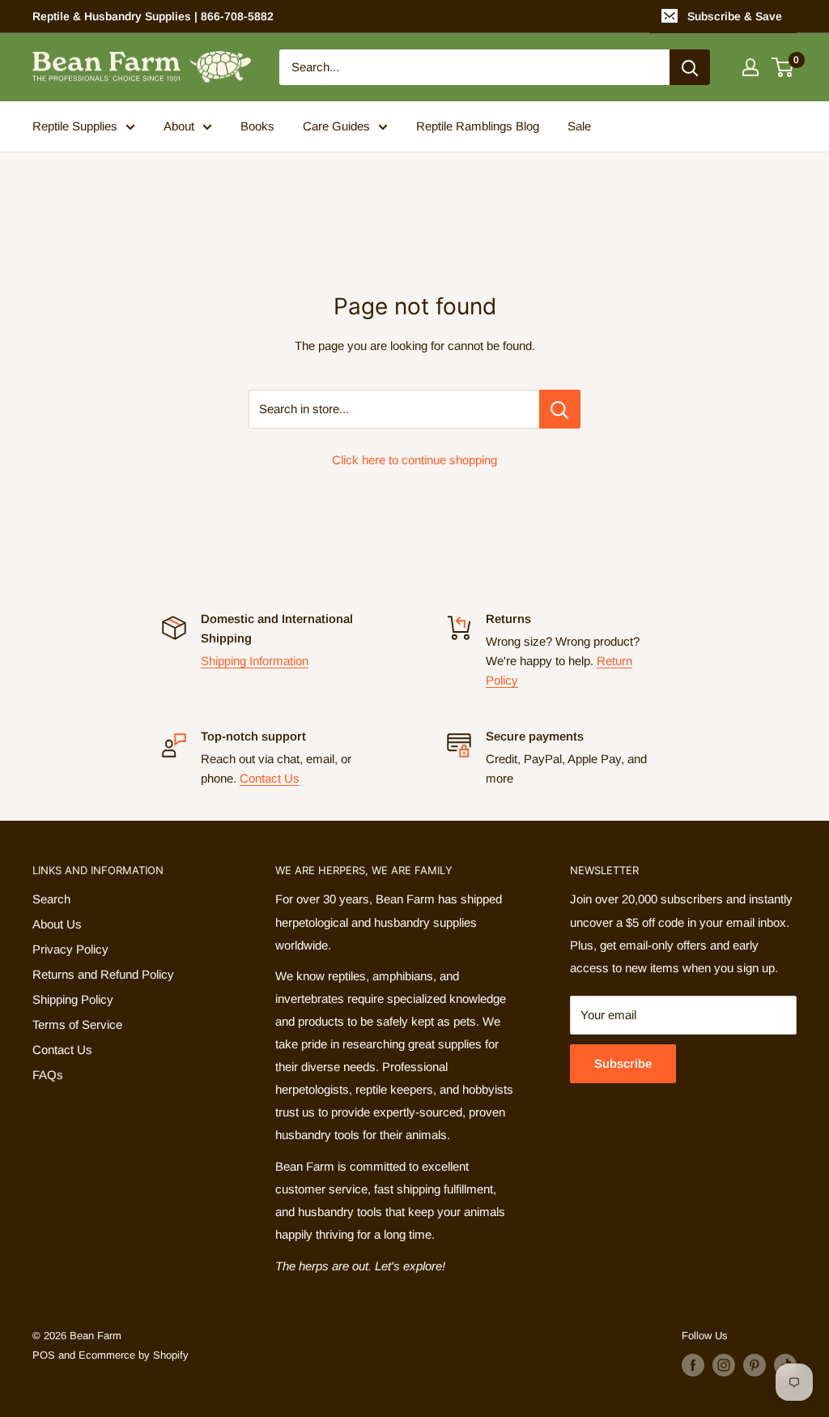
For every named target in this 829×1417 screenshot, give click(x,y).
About (179, 126)
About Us (57, 924)
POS (43, 1355)
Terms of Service (77, 1024)
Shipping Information (254, 661)
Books (257, 126)
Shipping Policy (72, 999)
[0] (783, 67)
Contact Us (270, 778)
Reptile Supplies (74, 126)
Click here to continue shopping (414, 460)
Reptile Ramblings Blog (477, 126)
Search (51, 899)
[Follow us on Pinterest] (754, 1365)
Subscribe (623, 1063)
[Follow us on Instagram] (723, 1365)
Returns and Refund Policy (103, 974)
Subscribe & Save (734, 16)
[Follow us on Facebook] (693, 1365)
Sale (579, 126)
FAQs (47, 1075)
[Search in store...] (559, 409)
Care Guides (336, 126)
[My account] (750, 67)
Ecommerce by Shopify (134, 1355)
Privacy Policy (70, 949)
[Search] (690, 67)
